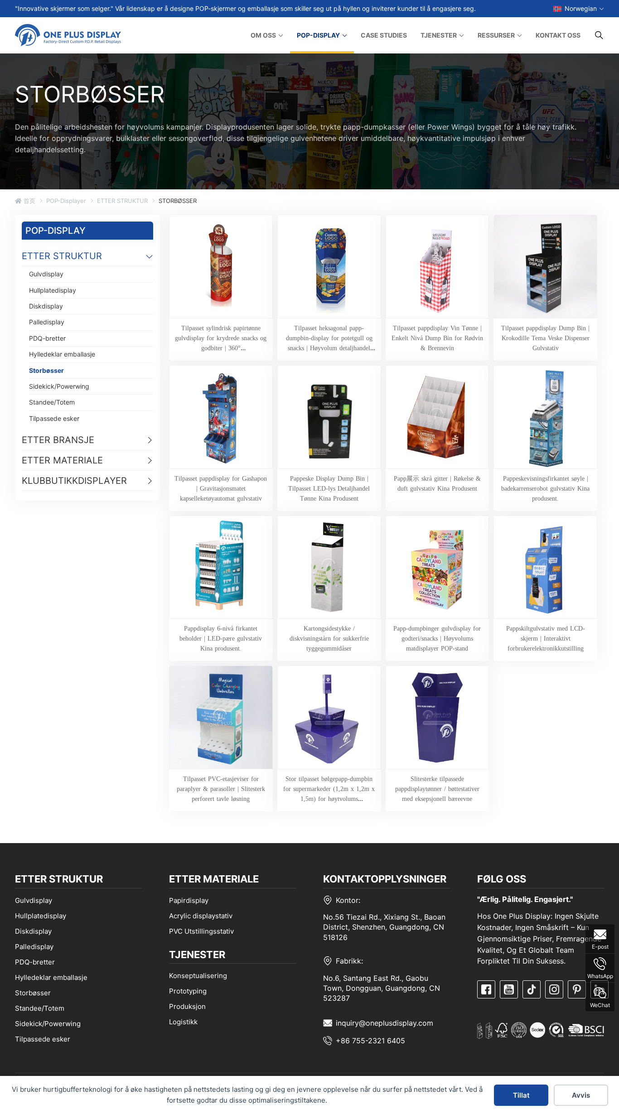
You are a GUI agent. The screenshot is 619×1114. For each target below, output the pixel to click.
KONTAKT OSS (558, 35)
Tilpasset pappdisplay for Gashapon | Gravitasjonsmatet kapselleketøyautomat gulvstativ (220, 488)
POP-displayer (66, 200)
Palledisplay (46, 322)
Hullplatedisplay (52, 290)
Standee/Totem (52, 402)
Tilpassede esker (54, 418)
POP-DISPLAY (318, 35)
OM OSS (263, 35)
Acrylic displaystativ (200, 915)
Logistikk (183, 1022)
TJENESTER (439, 35)
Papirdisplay (188, 900)
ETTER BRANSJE (58, 439)
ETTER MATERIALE (62, 460)
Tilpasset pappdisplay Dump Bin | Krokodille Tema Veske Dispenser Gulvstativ (545, 338)
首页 (28, 200)
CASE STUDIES (384, 35)
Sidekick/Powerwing (59, 386)
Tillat (521, 1095)
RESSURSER (496, 35)
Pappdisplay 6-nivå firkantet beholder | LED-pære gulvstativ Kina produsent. (220, 638)
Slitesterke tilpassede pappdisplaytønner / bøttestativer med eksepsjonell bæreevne (437, 789)
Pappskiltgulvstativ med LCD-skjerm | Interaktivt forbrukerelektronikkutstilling (545, 638)
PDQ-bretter (47, 338)
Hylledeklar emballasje (62, 354)
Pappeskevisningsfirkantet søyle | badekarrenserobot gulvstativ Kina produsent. (545, 488)
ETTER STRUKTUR (122, 200)
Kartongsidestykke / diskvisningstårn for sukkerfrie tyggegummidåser (329, 638)
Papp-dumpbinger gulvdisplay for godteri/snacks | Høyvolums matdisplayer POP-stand (437, 638)
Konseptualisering (198, 975)
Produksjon (187, 1006)
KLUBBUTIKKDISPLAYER (74, 480)
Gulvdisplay (46, 274)
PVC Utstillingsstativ (201, 931)
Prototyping (188, 991)
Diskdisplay (46, 306)
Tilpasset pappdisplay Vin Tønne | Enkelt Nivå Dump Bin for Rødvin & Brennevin (437, 338)
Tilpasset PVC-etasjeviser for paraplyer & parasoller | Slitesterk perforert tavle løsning (221, 789)
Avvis (581, 1095)
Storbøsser (46, 370)
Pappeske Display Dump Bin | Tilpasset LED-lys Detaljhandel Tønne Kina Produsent (329, 488)
